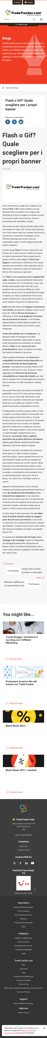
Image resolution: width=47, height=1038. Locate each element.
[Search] (34, 19)
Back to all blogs (12, 88)
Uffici (23, 965)
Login (23, 926)
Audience (23, 919)
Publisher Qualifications (23, 938)
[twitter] (14, 863)
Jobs (23, 973)
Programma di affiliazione (23, 976)
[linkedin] (26, 863)
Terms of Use (23, 984)
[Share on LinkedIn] (21, 121)
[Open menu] (41, 19)
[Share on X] (14, 121)
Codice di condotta (24, 980)
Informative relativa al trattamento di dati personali (23, 988)
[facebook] (20, 863)
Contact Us (23, 846)
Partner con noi (23, 1013)
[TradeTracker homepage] (23, 12)
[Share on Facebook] (7, 121)
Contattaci (23, 969)
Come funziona (23, 911)
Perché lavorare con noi (23, 915)
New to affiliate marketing (23, 1003)
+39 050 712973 (23, 850)
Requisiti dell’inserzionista (23, 907)
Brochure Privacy (23, 992)
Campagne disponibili (23, 950)
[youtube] (32, 863)
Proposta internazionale (23, 923)
